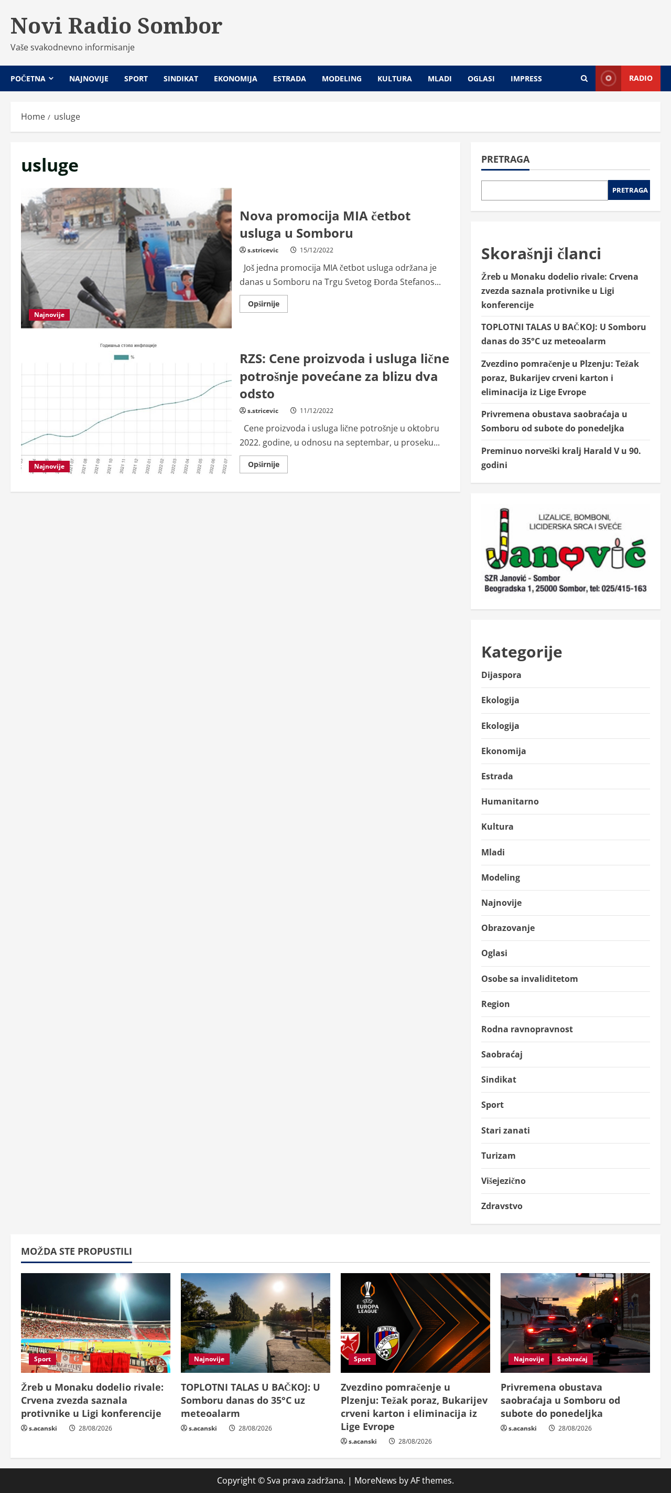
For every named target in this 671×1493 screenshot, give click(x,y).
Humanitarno (510, 801)
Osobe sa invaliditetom (529, 978)
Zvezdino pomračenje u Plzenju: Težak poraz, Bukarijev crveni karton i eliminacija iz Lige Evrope (560, 378)
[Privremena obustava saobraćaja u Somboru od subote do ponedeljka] (575, 1323)
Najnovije (89, 78)
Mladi (440, 78)
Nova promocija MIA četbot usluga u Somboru (126, 258)
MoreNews (375, 1480)
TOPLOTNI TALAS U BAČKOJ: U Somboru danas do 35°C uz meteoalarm (250, 1400)
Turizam (498, 1155)
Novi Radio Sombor (116, 25)
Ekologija (500, 700)
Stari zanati (505, 1130)
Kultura (394, 78)
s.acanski (43, 1428)
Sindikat (181, 78)
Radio (641, 78)
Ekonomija (235, 78)
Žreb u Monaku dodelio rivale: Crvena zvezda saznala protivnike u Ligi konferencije (559, 291)
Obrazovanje (508, 928)
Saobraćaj (502, 1054)
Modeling (342, 78)
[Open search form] (584, 78)
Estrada (289, 78)
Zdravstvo (502, 1206)
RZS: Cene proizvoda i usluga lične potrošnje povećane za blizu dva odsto (126, 410)
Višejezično (503, 1181)
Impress (526, 78)
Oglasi (481, 78)
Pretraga (505, 159)
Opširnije (268, 305)
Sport (136, 78)
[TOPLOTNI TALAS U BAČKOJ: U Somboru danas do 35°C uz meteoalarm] (255, 1323)
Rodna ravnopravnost (527, 1029)
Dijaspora (501, 675)
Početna (28, 78)
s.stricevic (262, 250)
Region (495, 1004)
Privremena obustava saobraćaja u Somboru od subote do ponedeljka (560, 1400)
